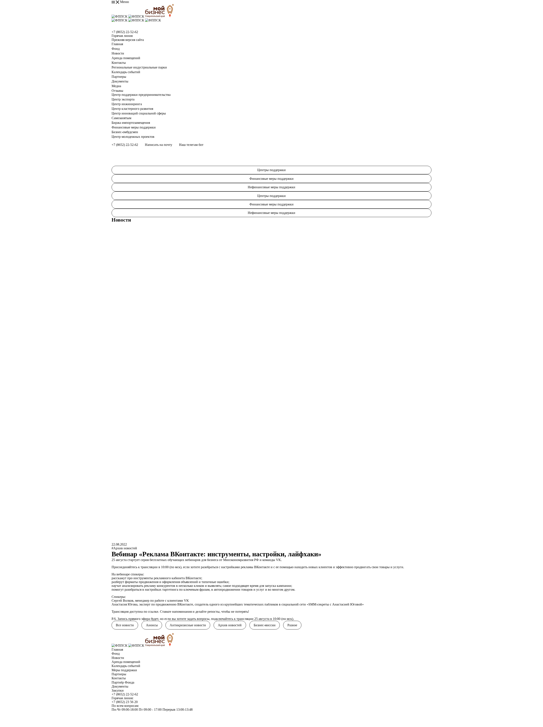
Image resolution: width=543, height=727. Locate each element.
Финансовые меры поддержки (134, 127)
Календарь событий (126, 72)
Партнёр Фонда (123, 682)
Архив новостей (230, 625)
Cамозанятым (121, 118)
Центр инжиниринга (127, 104)
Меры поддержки (124, 670)
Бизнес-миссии (265, 625)
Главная (117, 44)
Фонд (116, 48)
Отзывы (117, 90)
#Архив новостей (124, 548)
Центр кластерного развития (132, 108)
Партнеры (119, 76)
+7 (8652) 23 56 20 (125, 702)
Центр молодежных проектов (133, 136)
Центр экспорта (123, 99)
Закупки (118, 690)
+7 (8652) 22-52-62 (125, 32)
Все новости (125, 625)
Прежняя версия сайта (128, 40)
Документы (120, 81)
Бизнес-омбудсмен (125, 132)
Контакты (119, 62)
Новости (118, 53)
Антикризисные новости (188, 625)
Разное (292, 625)
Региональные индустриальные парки (139, 67)
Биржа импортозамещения (131, 122)
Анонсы (152, 625)
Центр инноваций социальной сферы (139, 113)
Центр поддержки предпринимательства (141, 94)
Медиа (116, 86)
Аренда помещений (126, 58)
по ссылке (151, 611)
